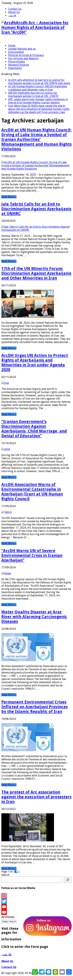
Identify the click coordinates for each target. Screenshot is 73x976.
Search (5, 874)
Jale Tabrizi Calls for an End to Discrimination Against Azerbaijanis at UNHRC (36, 209)
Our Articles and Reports (23, 58)
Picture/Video (16, 61)
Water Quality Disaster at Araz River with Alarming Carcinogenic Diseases (34, 617)
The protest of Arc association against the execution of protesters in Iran (36, 797)
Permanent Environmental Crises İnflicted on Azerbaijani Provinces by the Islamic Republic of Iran (34, 707)
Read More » (8, 196)
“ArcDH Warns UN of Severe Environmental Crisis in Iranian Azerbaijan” (31, 555)
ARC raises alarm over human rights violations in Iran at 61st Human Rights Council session (38, 101)
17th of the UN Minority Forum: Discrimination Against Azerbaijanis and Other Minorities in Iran (36, 273)
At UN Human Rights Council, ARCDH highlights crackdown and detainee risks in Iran (37, 88)
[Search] (68, 879)
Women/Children (18, 65)
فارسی (12, 15)
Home (11, 45)
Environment (16, 52)
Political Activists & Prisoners (26, 55)
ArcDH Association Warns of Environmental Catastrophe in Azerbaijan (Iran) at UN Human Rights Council (32, 491)
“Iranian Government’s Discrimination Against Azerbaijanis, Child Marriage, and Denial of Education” (34, 428)
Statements (15, 68)
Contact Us (14, 9)
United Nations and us (22, 48)
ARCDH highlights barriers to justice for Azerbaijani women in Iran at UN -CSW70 (33, 94)
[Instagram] (36, 896)
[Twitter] (36, 901)
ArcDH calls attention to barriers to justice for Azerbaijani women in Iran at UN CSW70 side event (39, 81)
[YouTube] (36, 906)
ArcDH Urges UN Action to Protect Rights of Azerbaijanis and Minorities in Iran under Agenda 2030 (34, 362)
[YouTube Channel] (36, 912)
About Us (14, 12)
